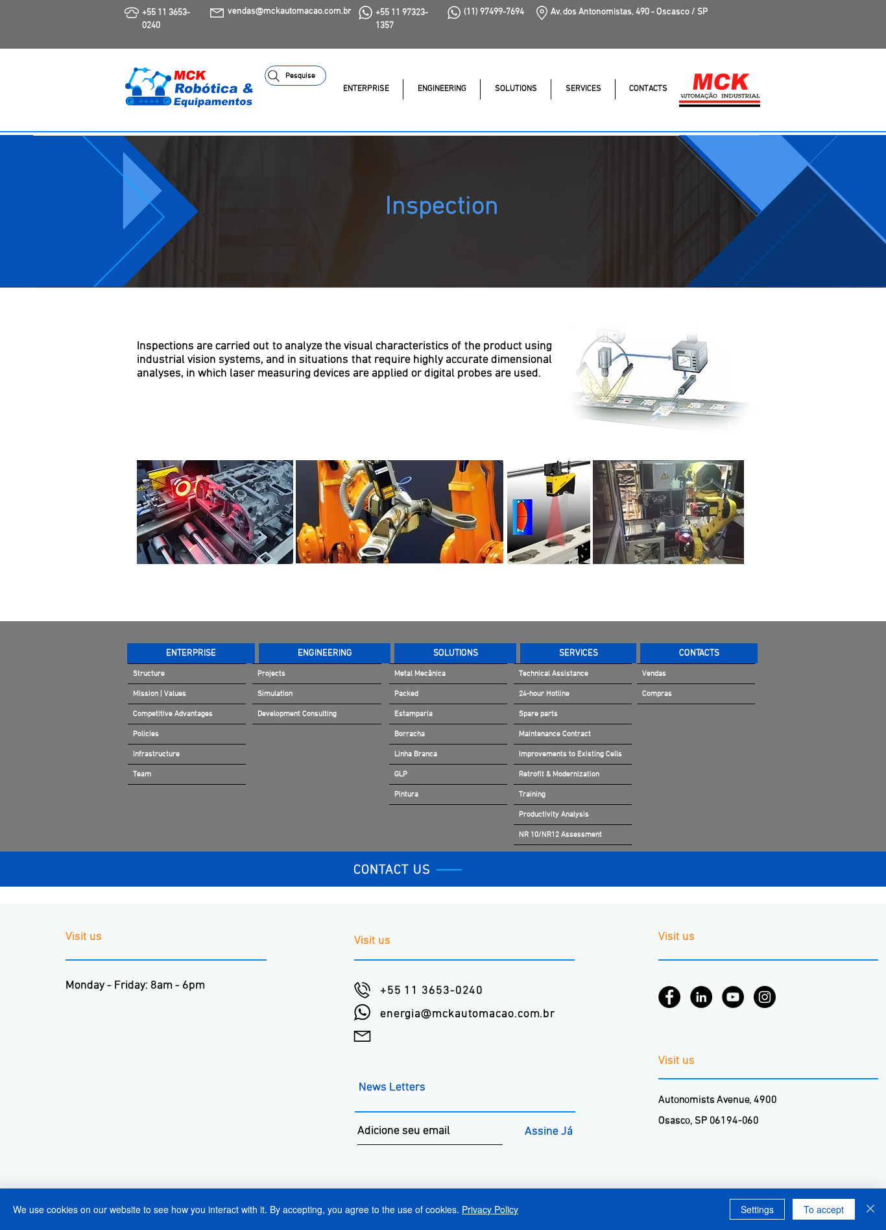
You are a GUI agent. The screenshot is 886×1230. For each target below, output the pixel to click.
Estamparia (413, 714)
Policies (146, 734)
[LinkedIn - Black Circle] (701, 997)
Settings (757, 1209)
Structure (149, 673)
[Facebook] (669, 997)
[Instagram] (765, 997)
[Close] (870, 1209)
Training (532, 794)
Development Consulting (297, 714)
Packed (406, 693)
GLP (400, 774)
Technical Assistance (553, 673)
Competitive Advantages (173, 714)
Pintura (406, 794)
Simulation (275, 693)
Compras (657, 693)
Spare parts (538, 714)
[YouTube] (733, 997)
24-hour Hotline (544, 693)
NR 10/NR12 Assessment (560, 834)
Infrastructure (156, 754)
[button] (515, 89)
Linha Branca (415, 754)
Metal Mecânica (420, 673)
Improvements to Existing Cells (570, 754)
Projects (271, 673)
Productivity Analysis (554, 814)
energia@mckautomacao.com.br (467, 1014)
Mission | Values (159, 693)
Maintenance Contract (555, 734)
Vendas (654, 673)
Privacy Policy (490, 1209)
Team (142, 774)
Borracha (409, 734)
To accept (824, 1209)
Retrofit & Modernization (559, 774)
